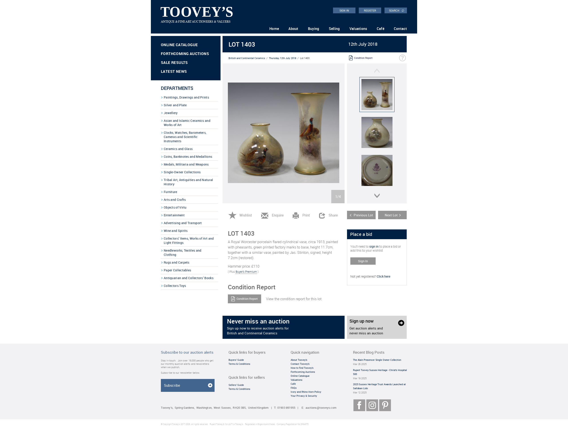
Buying (313, 28)
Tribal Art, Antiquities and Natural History (188, 182)
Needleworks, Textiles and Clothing (182, 252)
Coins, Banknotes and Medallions (188, 156)
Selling (334, 28)
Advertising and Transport (183, 223)
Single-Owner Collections (182, 172)
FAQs (294, 387)
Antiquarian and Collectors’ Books (188, 278)
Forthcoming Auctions (185, 53)
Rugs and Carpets (176, 262)
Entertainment (174, 215)
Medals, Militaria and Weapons (186, 164)
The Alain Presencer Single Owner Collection (377, 359)
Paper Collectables (177, 270)
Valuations (358, 28)
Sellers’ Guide (236, 385)
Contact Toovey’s (300, 363)
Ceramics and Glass (178, 149)
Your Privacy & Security (304, 395)
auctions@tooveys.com (321, 408)
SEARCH (396, 10)
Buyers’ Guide (236, 359)
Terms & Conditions (239, 363)
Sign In (363, 261)
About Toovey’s (299, 359)
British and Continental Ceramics (247, 58)
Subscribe (172, 385)
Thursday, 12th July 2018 (282, 58)
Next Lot (391, 215)
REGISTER (370, 10)
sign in (374, 246)
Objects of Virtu (175, 207)
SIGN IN (344, 10)
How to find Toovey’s (302, 367)
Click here (383, 276)
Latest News (174, 71)
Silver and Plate (175, 105)
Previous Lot (363, 215)
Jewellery (171, 113)
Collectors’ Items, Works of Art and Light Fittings (189, 240)
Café (380, 28)
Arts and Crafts (175, 199)
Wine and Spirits (176, 231)
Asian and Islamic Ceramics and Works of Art (187, 122)
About (293, 28)
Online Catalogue (179, 44)
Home (274, 28)
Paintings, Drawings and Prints (186, 97)
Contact (400, 28)
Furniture (170, 192)
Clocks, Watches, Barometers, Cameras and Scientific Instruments (185, 136)
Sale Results (174, 62)
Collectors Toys (175, 286)
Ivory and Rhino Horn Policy (306, 391)
